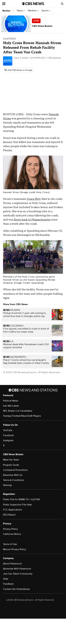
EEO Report (9, 515)
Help (5, 579)
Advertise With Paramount (17, 568)
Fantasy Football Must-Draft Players (22, 416)
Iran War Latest (11, 406)
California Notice (12, 534)
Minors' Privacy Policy (14, 549)
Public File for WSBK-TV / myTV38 (21, 499)
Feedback (8, 584)
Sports (45, 10)
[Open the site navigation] (12, 3)
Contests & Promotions (15, 470)
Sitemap (7, 485)
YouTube (7, 430)
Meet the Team (11, 460)
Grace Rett (34, 199)
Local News (9, 38)
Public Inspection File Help (17, 504)
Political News (10, 401)
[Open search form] (62, 3)
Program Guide (11, 465)
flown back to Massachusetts (32, 219)
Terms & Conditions (13, 480)
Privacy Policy (10, 529)
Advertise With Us (12, 475)
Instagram (8, 440)
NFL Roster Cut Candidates (17, 411)
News (20, 10)
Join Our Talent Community (17, 574)
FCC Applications (12, 509)
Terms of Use (10, 544)
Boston (6, 10)
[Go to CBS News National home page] (33, 3)
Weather (32, 10)
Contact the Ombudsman (16, 589)
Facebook (8, 435)
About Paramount (12, 563)
